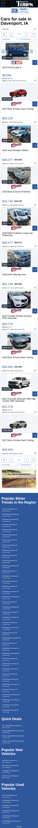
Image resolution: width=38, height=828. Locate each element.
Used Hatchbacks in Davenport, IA (11, 822)
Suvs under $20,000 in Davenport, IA (12, 726)
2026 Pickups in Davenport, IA (10, 515)
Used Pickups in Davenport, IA (10, 801)
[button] (3, 51)
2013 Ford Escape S (11, 67)
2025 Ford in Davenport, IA (9, 602)
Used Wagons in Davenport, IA (10, 811)
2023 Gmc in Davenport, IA (9, 644)
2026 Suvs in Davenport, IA (9, 510)
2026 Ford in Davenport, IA (9, 541)
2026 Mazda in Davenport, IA (10, 520)
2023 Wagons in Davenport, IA (10, 592)
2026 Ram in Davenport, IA (9, 530)
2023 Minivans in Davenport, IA (10, 685)
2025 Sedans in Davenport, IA (10, 706)
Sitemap (19, 826)
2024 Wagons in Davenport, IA (10, 628)
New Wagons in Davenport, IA (10, 771)
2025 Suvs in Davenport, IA (9, 535)
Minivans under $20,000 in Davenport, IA (13, 736)
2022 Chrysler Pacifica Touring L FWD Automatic (17, 317)
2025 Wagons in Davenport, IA (10, 618)
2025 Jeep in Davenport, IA (9, 546)
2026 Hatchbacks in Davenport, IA (11, 639)
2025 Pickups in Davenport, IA (10, 608)
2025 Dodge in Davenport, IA (10, 669)
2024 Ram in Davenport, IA (9, 659)
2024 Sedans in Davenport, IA (10, 711)
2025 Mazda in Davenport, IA (10, 680)
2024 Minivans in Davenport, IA (10, 654)
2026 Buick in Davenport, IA (9, 551)
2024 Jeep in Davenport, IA (9, 633)
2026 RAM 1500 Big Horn (14, 275)
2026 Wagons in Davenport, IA (10, 577)
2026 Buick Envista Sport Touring (17, 357)
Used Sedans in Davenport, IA (10, 806)
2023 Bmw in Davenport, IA (9, 690)
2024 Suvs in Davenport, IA (9, 582)
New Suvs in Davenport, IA (9, 761)
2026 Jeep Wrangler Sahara (15, 150)
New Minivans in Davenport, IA (10, 776)
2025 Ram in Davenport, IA (9, 587)
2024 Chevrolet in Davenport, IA (11, 695)
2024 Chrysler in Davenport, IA (10, 664)
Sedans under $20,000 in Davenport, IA (13, 731)
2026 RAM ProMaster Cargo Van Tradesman (17, 234)
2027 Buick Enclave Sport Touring (18, 109)
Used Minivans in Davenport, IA (10, 816)
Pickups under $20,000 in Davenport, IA (13, 742)
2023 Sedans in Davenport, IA (10, 649)
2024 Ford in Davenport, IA (9, 572)
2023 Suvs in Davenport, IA (9, 556)
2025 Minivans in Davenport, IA (10, 700)
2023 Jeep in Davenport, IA (9, 623)
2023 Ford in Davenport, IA (9, 561)
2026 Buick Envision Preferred (16, 192)
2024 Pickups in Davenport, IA (10, 566)
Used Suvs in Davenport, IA (9, 796)
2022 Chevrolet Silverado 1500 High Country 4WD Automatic (19, 400)
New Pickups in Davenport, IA (10, 766)
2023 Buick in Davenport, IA (9, 675)
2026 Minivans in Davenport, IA (10, 597)
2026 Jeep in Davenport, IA (9, 525)
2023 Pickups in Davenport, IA (10, 613)
